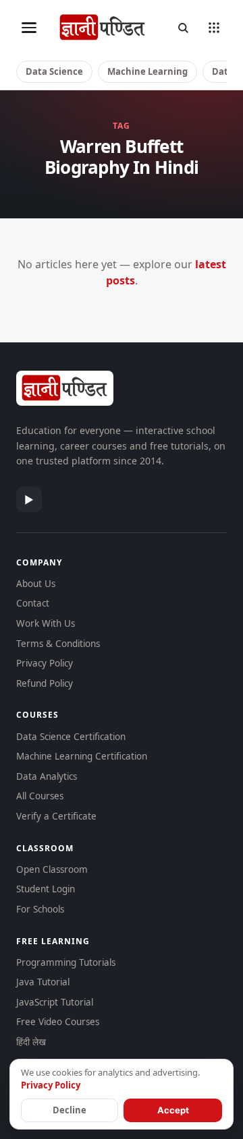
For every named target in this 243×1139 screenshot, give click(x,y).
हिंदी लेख (31, 1042)
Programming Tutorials (65, 962)
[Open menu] (29, 27)
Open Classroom (52, 869)
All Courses (39, 796)
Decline (69, 1110)
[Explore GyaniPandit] (214, 27)
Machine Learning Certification (81, 756)
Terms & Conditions (58, 644)
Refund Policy (44, 683)
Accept (173, 1110)
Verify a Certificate (56, 816)
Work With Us (45, 623)
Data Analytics (46, 776)
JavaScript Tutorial (54, 1002)
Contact (32, 603)
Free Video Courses (57, 1022)
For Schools (40, 909)
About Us (35, 584)
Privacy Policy (44, 663)
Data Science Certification (71, 737)
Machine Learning (147, 71)
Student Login (45, 889)
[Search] (183, 27)
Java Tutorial (43, 982)
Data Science (54, 71)
